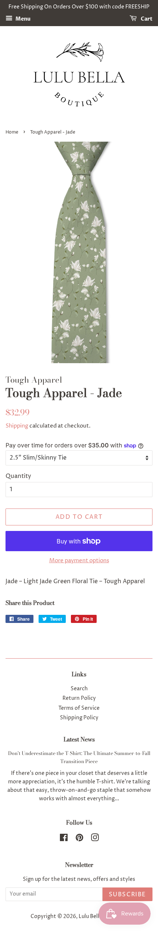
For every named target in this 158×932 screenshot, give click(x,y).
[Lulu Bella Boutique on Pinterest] (79, 839)
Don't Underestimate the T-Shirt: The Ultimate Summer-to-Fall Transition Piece (79, 757)
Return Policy (79, 698)
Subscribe (127, 894)
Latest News (79, 739)
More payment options (79, 560)
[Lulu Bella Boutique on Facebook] (64, 839)
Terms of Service (79, 708)
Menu (22, 18)
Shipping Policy (79, 718)
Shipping (17, 426)
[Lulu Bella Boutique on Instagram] (95, 839)
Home (12, 132)
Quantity (18, 476)
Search (79, 688)
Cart (146, 18)
